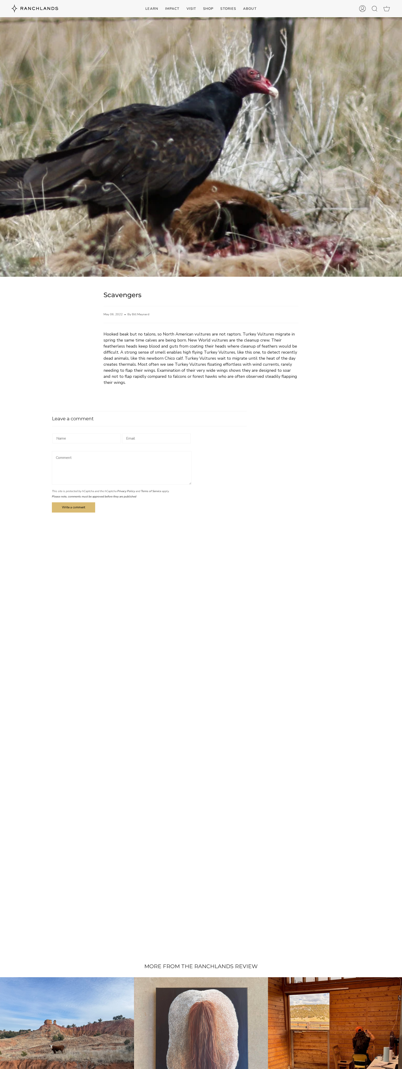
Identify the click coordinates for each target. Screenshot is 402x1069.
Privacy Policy (126, 491)
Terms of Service (151, 491)
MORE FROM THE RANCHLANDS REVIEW (201, 966)
